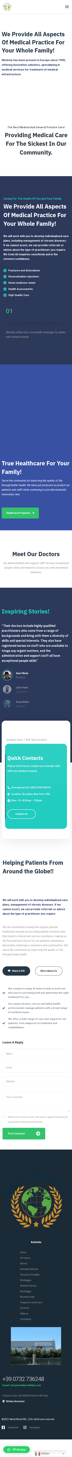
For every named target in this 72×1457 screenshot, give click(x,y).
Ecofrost (24, 1308)
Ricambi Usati (27, 1297)
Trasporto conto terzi (31, 1302)
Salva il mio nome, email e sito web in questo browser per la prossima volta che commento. (38, 1119)
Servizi (23, 1263)
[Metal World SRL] (15, 7)
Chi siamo (25, 1258)
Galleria (24, 1313)
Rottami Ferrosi (28, 1285)
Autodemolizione (29, 1269)
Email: (6, 1385)
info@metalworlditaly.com (25, 1385)
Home (23, 1252)
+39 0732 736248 (23, 1379)
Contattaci (25, 1319)
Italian (45, 1453)
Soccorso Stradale (30, 1274)
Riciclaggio (25, 1280)
